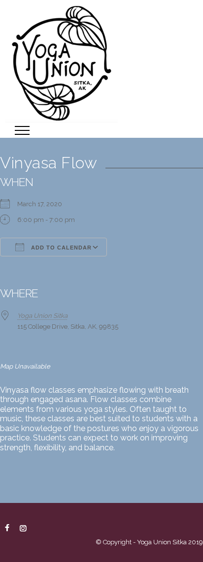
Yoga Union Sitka (42, 315)
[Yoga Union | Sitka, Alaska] (101, 61)
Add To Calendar (60, 247)
